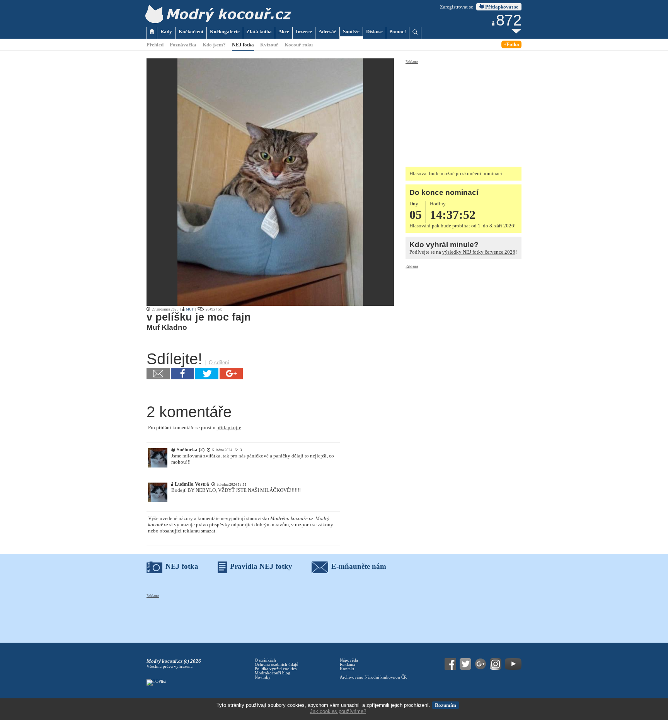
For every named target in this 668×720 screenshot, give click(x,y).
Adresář (327, 31)
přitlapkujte (228, 427)
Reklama (412, 62)
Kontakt (347, 669)
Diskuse (374, 31)
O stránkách (265, 660)
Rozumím (445, 705)
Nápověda (349, 660)
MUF (190, 309)
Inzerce (304, 31)
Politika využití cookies (276, 669)
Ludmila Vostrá (192, 484)
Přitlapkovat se (501, 7)
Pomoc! (397, 31)
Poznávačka (183, 45)
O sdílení (219, 362)
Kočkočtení (191, 31)
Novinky (263, 677)
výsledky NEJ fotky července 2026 (478, 252)
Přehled (155, 45)
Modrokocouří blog (272, 673)
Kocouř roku (299, 45)
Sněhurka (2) (190, 449)
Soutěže (351, 31)
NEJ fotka (243, 45)
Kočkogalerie (225, 31)
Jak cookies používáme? (338, 711)
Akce (283, 31)
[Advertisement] (463, 113)
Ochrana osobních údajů (276, 664)
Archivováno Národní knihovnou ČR (373, 677)
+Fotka (511, 44)
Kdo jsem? (214, 45)
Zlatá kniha (259, 31)
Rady (166, 31)
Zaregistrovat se (456, 7)
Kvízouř (269, 45)
